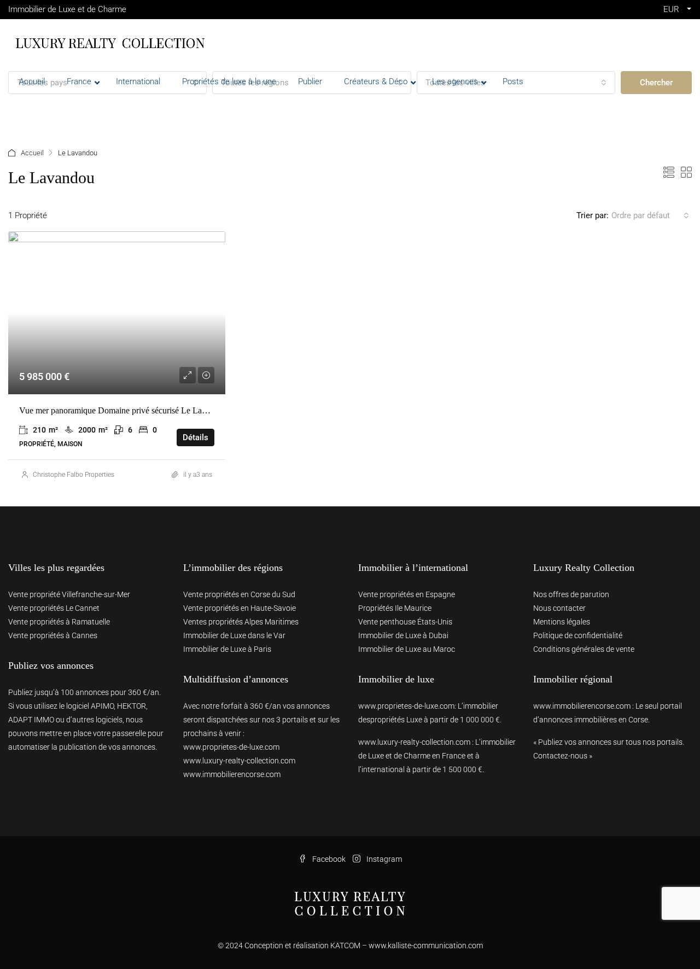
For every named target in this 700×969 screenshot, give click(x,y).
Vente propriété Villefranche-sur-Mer (69, 594)
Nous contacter (559, 608)
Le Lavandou (190, 248)
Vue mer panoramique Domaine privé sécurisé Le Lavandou (123, 410)
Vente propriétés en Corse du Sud (239, 594)
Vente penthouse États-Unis (405, 621)
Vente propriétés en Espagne (406, 594)
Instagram (383, 859)
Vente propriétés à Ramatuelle (59, 621)
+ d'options (40, 114)
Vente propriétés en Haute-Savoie (239, 608)
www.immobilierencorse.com (232, 774)
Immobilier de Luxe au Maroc (406, 649)
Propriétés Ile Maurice (394, 608)
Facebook (329, 859)
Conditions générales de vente (583, 649)
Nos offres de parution (571, 594)
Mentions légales (561, 621)
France (147, 248)
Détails (195, 437)
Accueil (32, 153)
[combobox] (650, 215)
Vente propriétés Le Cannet (54, 608)
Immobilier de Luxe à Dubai (403, 635)
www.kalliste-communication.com (426, 945)
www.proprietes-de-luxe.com (231, 747)
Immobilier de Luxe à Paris (227, 649)
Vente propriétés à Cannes (52, 635)
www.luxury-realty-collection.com (239, 760)
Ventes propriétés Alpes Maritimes (241, 621)
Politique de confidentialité (577, 635)
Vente (115, 248)
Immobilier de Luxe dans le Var (234, 635)
